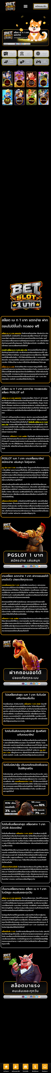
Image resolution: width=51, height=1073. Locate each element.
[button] (25, 6)
